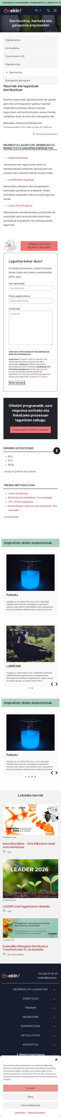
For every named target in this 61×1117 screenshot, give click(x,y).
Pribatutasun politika (36, 1112)
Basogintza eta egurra (17, 80)
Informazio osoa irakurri (47, 134)
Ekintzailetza (12, 48)
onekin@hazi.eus (47, 977)
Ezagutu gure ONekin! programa (30, 429)
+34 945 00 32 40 (48, 973)
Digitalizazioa (12, 40)
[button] (56, 1059)
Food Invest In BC (15, 56)
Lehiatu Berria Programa (20, 205)
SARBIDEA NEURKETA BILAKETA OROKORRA (39, 246)
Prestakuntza (12, 64)
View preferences (30, 1105)
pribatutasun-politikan (38, 377)
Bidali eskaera (17, 382)
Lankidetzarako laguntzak (21, 179)
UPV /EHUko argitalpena (20, 502)
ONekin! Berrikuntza (18, 158)
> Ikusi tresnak (11, 517)
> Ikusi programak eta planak (19, 471)
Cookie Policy (20, 1112)
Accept (30, 1088)
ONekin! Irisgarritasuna (31, 1054)
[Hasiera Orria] (14, 10)
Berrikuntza (15, 72)
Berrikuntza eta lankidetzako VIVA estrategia (30, 497)
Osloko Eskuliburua (18, 493)
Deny (30, 1096)
